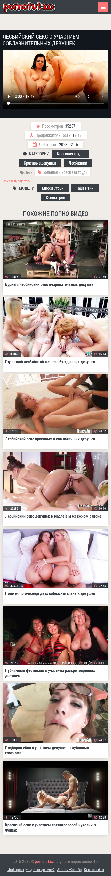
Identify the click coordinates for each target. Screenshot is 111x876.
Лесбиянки (78, 163)
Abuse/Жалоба (69, 869)
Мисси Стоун (53, 188)
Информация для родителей (31, 869)
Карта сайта (94, 869)
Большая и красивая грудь (65, 172)
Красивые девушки (40, 163)
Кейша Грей (55, 197)
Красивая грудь (70, 153)
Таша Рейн (84, 188)
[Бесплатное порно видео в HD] (34, 7)
